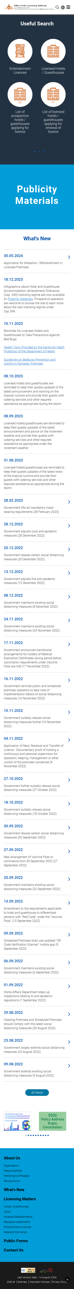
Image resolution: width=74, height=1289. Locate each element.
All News (37, 1092)
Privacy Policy (59, 1282)
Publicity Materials (20, 299)
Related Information (15, 1232)
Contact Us (14, 1250)
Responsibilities (13, 1170)
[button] (30, 151)
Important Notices (39, 1282)
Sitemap (22, 1282)
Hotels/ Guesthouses (16, 1206)
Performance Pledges (16, 1176)
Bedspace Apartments (17, 1222)
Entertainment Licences (17, 1227)
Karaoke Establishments (18, 1216)
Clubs (7, 1211)
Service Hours (12, 1181)
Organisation (11, 1165)
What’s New (14, 1189)
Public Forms (16, 1241)
